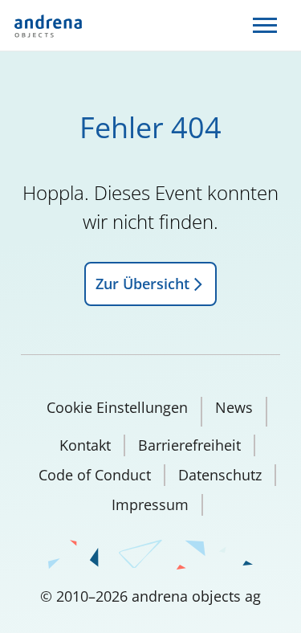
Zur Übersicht (142, 283)
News (234, 407)
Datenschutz (220, 474)
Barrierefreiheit (189, 445)
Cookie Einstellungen (117, 407)
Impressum (150, 504)
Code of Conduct (95, 474)
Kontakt (85, 445)
